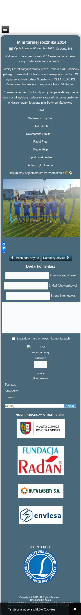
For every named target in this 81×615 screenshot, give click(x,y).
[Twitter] (40, 248)
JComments (40, 378)
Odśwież (40, 358)
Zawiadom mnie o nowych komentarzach (43, 338)
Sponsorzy (11, 391)
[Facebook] (40, 244)
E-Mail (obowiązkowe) (63, 285)
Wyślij (41, 373)
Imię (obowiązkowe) (63, 275)
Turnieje (10, 384)
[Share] (40, 251)
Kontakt (10, 397)
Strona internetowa (63, 295)
